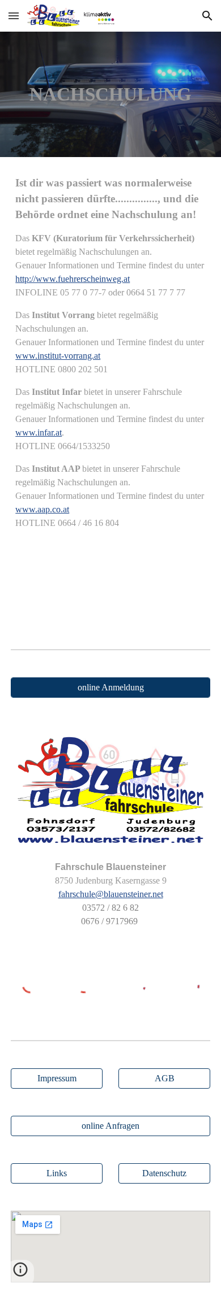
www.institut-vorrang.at (57, 355)
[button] (13, 15)
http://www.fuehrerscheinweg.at (72, 279)
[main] (110, 94)
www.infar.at (38, 432)
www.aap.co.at (42, 509)
